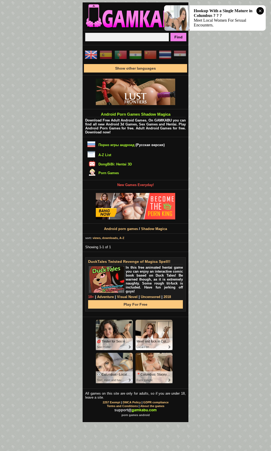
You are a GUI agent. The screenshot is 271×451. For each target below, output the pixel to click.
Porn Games (108, 173)
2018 (167, 297)
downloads (110, 238)
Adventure (105, 297)
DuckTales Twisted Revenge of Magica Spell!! (129, 261)
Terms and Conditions (122, 406)
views (97, 238)
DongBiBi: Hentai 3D (115, 164)
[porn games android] (135, 28)
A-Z (121, 238)
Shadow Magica (154, 229)
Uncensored (150, 297)
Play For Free (135, 304)
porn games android (135, 415)
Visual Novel (127, 297)
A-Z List (104, 155)
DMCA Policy (132, 402)
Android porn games (121, 229)
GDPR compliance (156, 402)
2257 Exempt (111, 402)
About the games (152, 406)
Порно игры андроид (116, 145)
